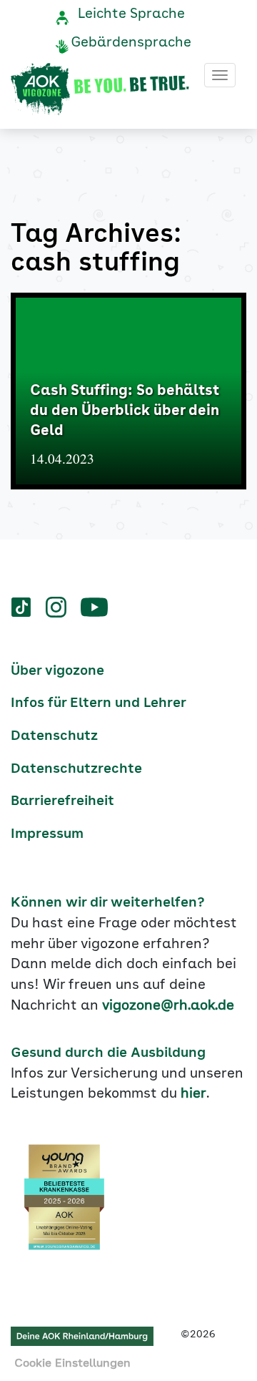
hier (193, 1094)
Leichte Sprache (131, 14)
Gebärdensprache (131, 43)
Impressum (47, 834)
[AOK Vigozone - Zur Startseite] (100, 89)
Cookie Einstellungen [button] (72, 1364)
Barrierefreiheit (62, 801)
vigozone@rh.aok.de (168, 1006)
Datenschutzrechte (76, 769)
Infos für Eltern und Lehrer (98, 703)
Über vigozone (57, 671)
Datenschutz (54, 736)
